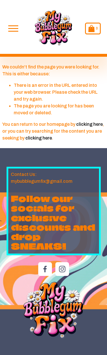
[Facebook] (45, 269)
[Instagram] (62, 269)
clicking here (89, 124)
